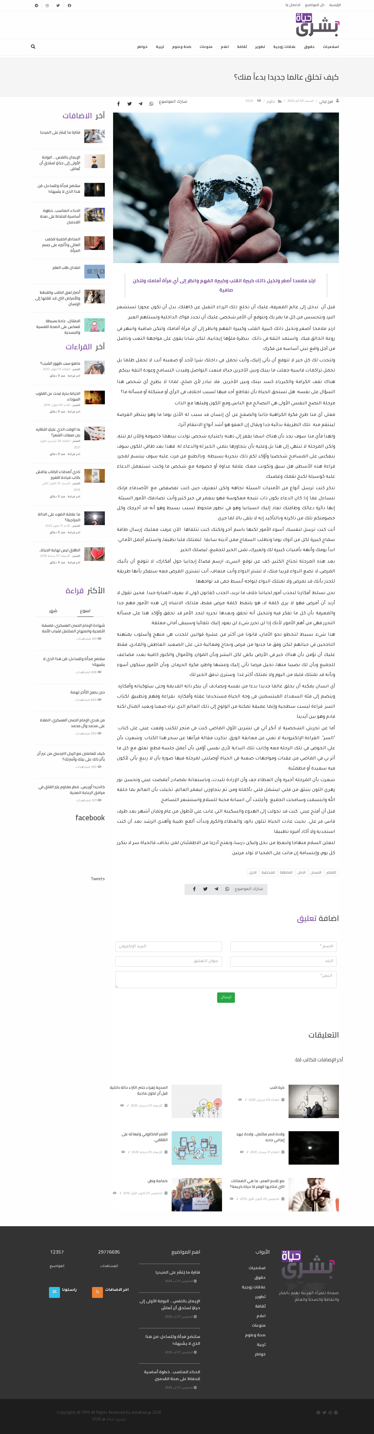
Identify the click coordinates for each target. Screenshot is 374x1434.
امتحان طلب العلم (66, 267)
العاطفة (286, 872)
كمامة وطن (158, 1180)
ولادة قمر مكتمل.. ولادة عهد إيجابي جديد (260, 1136)
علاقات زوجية (284, 46)
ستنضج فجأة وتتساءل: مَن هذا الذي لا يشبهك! (59, 188)
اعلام (225, 46)
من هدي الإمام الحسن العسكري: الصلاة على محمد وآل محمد (72, 722)
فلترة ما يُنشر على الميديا (60, 132)
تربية (160, 46)
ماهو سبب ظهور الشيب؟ (60, 363)
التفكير (331, 872)
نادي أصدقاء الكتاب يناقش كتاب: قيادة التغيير (58, 474)
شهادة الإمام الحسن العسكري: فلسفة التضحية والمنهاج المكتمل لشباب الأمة (73, 628)
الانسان (315, 872)
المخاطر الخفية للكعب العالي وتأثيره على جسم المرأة (61, 244)
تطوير (260, 46)
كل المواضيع (314, 4)
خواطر (142, 46)
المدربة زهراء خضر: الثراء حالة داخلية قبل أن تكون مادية (139, 1090)
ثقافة (242, 46)
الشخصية (268, 872)
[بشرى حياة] (318, 24)
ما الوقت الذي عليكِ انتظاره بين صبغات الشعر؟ (58, 432)
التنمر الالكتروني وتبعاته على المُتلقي (145, 1136)
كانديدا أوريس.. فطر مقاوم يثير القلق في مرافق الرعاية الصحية (71, 789)
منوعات (206, 46)
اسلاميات (331, 46)
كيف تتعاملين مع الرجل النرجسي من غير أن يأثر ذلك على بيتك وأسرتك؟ (71, 756)
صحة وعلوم (181, 46)
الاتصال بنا (293, 4)
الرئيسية (335, 4)
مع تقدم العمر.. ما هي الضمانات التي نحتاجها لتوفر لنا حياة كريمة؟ (257, 1183)
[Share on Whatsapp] (151, 104)
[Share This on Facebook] (118, 104)
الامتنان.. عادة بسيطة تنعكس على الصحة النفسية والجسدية (58, 326)
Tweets (98, 878)
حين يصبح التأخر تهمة (87, 692)
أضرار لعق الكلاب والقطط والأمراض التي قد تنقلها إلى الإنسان (57, 298)
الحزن (253, 872)
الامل (301, 872)
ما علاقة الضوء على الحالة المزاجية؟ (59, 517)
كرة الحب (277, 1087)
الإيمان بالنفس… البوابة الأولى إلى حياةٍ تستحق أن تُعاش (59, 163)
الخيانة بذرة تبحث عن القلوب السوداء (58, 396)
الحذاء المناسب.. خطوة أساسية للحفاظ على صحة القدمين (60, 216)
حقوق (309, 46)
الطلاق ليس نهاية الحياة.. (59, 550)
